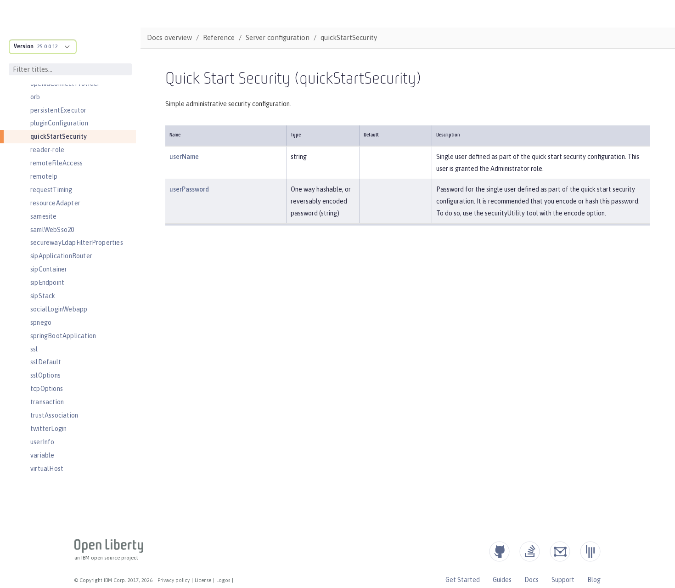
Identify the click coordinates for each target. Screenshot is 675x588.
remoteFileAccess (56, 163)
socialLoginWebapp (58, 309)
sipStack (43, 296)
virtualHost (46, 468)
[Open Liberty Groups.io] (560, 551)
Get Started (462, 579)
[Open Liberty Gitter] (590, 551)
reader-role (47, 149)
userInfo (42, 442)
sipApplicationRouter (61, 256)
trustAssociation (54, 415)
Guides (502, 579)
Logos (223, 580)
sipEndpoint (47, 282)
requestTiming (51, 189)
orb (35, 97)
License (203, 580)
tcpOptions (46, 388)
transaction (47, 402)
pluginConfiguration (59, 123)
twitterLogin (48, 428)
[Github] (499, 551)
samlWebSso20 (52, 229)
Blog (594, 579)
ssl (34, 349)
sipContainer (48, 269)
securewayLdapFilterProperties (76, 242)
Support (562, 579)
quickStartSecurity (58, 136)
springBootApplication (63, 335)
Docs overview (169, 37)
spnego (40, 322)
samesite (43, 216)
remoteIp (44, 176)
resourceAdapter (55, 203)
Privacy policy (174, 580)
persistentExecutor (58, 110)
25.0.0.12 (47, 46)
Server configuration (277, 37)
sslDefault (45, 362)
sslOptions (45, 375)
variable (42, 455)
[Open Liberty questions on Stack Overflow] (529, 551)
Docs (531, 579)
